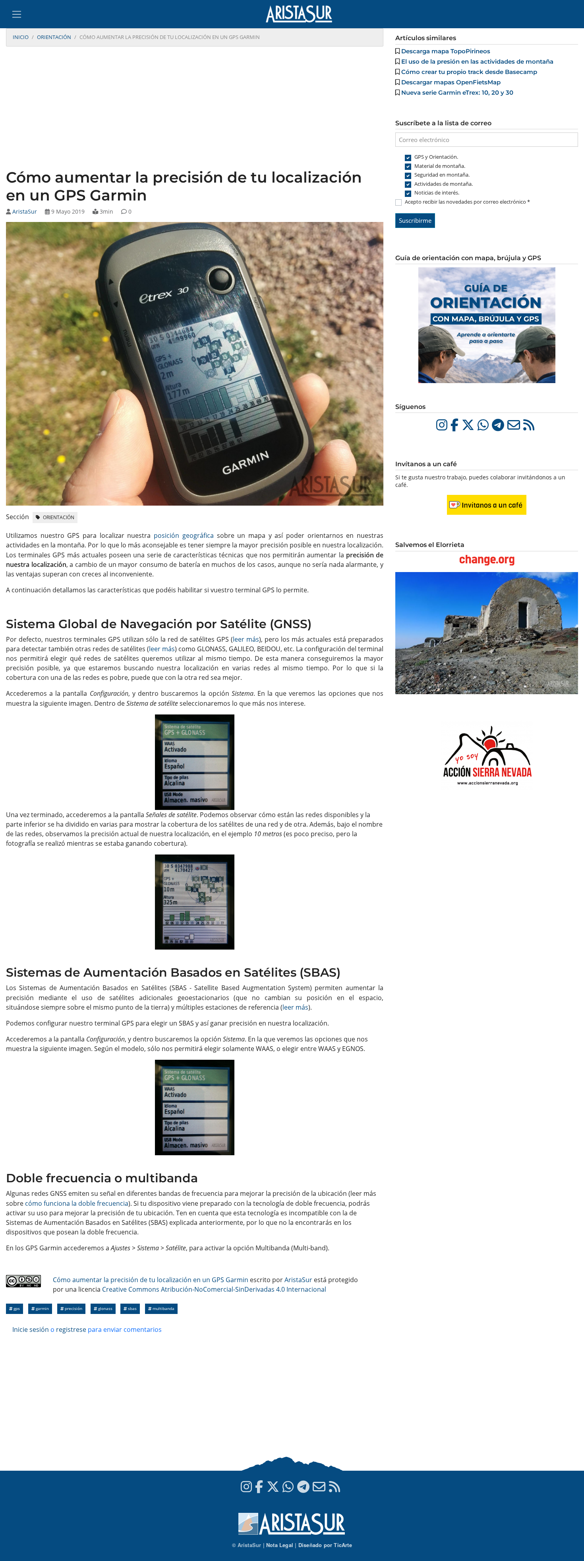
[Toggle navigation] (16, 14)
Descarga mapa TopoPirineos (445, 51)
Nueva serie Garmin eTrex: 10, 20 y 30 (457, 92)
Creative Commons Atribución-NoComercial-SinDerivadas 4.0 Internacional (214, 1289)
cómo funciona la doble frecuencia (76, 1203)
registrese (71, 1329)
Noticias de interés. (436, 192)
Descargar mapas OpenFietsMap (451, 82)
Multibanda (162, 1308)
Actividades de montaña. (443, 183)
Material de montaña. (439, 165)
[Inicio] (302, 14)
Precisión (73, 1308)
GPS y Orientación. (436, 156)
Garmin (42, 1308)
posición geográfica (184, 535)
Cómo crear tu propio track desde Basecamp (469, 72)
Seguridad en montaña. (442, 174)
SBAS (132, 1308)
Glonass (104, 1308)
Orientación (54, 37)
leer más (246, 639)
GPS (16, 1308)
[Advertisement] (194, 108)
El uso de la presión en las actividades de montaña (477, 61)
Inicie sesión (30, 1329)
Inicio (21, 37)
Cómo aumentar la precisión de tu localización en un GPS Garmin (150, 1279)
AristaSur (24, 211)
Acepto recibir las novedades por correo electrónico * (467, 201)
